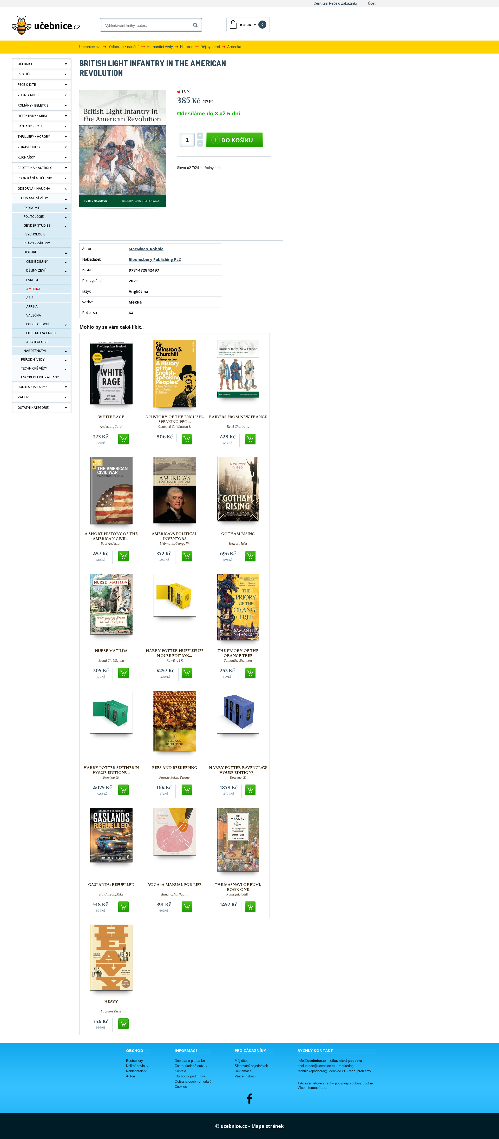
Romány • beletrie (33, 105)
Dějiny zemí (35, 270)
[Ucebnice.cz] (46, 25)
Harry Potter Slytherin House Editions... (111, 770)
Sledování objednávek (251, 1066)
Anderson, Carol (111, 427)
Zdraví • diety (29, 147)
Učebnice (25, 64)
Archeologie (37, 342)
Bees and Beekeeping (174, 767)
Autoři (130, 1076)
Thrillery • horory (34, 137)
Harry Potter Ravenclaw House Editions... (238, 770)
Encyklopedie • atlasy (40, 377)
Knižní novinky (137, 1066)
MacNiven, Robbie (146, 249)
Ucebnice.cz (89, 46)
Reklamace (243, 1071)
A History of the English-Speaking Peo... (174, 419)
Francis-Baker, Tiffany (174, 777)
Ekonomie (32, 208)
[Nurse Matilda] (111, 610)
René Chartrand (238, 427)
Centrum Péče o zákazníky (336, 3)
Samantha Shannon (238, 660)
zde (323, 1088)
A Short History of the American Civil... (111, 536)
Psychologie (34, 234)
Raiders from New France (238, 416)
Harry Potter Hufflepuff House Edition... (174, 653)
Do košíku (123, 439)
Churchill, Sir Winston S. (174, 427)
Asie (29, 298)
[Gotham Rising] (238, 493)
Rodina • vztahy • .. (33, 387)
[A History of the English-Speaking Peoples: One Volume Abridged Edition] (174, 376)
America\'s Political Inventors (174, 536)
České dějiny (37, 262)
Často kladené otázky (191, 1066)
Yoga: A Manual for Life (174, 884)
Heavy (111, 1001)
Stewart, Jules (238, 543)
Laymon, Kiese (111, 1011)
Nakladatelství (137, 1071)
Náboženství (35, 351)
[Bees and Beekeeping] (174, 727)
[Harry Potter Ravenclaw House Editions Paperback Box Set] (238, 727)
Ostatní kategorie (33, 408)
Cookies (181, 1087)
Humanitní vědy (34, 198)
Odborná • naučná (34, 188)
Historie (31, 252)
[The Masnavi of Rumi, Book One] (238, 844)
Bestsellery (134, 1061)
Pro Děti (24, 74)
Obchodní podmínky (190, 1076)
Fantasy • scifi (30, 126)
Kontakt (180, 1071)
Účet (372, 3)
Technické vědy (34, 368)
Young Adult (29, 95)
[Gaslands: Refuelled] (111, 844)
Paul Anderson (111, 543)
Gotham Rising (238, 533)
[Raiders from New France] (238, 376)
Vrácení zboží (245, 1076)
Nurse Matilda (111, 650)
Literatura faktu (41, 333)
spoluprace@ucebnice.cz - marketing (325, 1066)
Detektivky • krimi (33, 116)
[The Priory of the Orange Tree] (238, 610)
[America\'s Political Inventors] (174, 493)
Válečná (33, 315)
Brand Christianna (111, 660)
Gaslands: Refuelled (111, 884)
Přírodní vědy (32, 359)
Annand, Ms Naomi (174, 894)
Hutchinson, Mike (111, 894)
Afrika (32, 306)
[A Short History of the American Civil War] (111, 493)
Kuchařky (26, 157)
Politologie (34, 217)
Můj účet (241, 1061)
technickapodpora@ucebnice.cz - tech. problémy (334, 1071)
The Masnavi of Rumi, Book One (238, 887)
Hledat (196, 24)
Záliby (23, 397)
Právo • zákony (37, 243)
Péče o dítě (27, 85)
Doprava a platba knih (191, 1061)
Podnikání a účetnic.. (36, 178)
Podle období (37, 324)
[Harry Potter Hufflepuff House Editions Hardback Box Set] (174, 610)
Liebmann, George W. (174, 543)
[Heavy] (111, 961)
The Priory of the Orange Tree (238, 653)
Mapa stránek (267, 1126)
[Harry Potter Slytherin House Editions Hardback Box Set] (111, 727)
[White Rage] (111, 376)
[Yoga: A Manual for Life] (174, 844)
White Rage (111, 416)
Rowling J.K (175, 660)
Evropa (32, 280)
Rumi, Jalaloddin (238, 894)
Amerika (33, 289)
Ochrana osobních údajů (193, 1081)
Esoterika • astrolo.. (36, 168)
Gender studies (37, 225)
